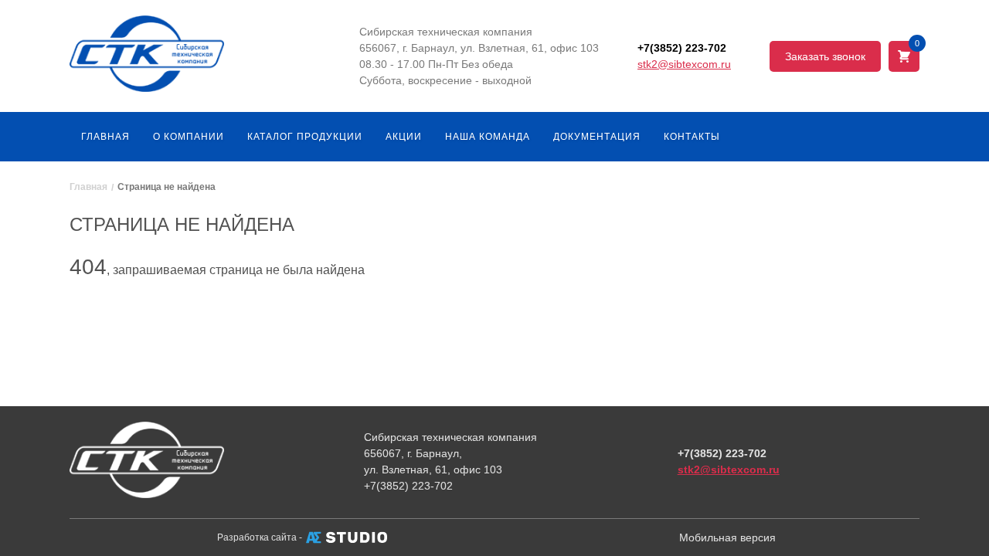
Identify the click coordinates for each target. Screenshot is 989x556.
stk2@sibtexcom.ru (684, 64)
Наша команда (487, 136)
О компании (188, 136)
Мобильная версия (727, 537)
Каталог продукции (304, 136)
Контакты (692, 136)
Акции (404, 136)
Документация (597, 136)
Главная (105, 136)
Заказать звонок (825, 56)
